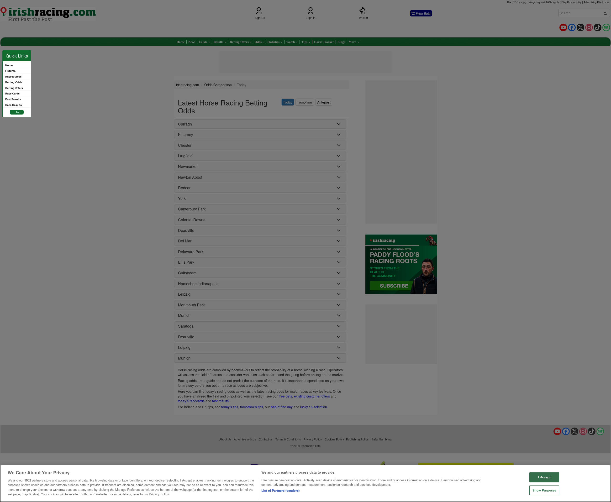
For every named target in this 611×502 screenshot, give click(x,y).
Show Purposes (544, 490)
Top (18, 112)
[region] (305, 483)
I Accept (544, 477)
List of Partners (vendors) (280, 490)
